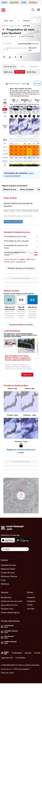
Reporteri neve (7, 608)
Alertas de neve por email (11, 601)
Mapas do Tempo (8, 568)
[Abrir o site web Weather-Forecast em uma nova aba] (33, 2)
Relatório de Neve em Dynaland (21, 268)
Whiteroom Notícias (9, 576)
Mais (5, 128)
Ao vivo (22, 66)
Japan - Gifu (14, 26)
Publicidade (17, 652)
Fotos (3, 580)
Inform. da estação (27, 189)
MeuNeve (5, 583)
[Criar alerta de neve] (9, 57)
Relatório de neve (9, 189)
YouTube (30, 608)
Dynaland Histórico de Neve (21, 324)
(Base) (31, 72)
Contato (37, 652)
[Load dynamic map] (21, 495)
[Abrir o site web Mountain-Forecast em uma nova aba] (14, 2)
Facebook (31, 597)
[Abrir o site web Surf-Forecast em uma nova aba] (4, 2)
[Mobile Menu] (38, 10)
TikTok (30, 605)
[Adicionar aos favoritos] (4, 57)
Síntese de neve (7, 572)
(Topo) (8, 72)
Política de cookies (7, 673)
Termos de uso (6, 669)
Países (4, 26)
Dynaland (26, 26)
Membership (6, 597)
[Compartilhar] (15, 57)
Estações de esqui (8, 565)
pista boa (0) (21, 261)
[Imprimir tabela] (21, 57)
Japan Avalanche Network (19, 174)
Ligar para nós (7, 657)
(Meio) (19, 72)
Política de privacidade (21, 669)
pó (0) (13, 261)
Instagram (31, 601)
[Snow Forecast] (3, 9)
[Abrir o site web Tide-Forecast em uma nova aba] (23, 2)
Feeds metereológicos (10, 612)
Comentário (20, 657)
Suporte (28, 652)
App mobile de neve (9, 605)
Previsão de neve (10, 66)
